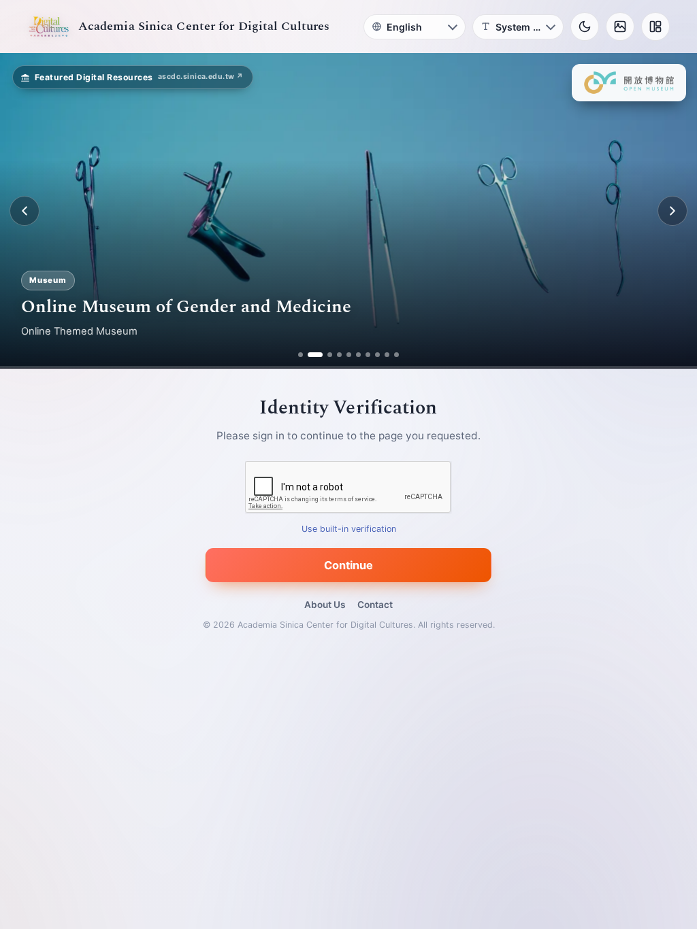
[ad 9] (387, 354)
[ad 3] (324, 354)
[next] (672, 211)
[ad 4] (339, 354)
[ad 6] (358, 354)
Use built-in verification (349, 529)
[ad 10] (396, 354)
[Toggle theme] (584, 26)
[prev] (24, 211)
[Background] (620, 26)
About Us (324, 604)
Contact (375, 604)
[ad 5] (348, 354)
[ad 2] (310, 354)
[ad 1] (300, 354)
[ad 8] (377, 354)
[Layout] (655, 26)
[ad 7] (368, 354)
